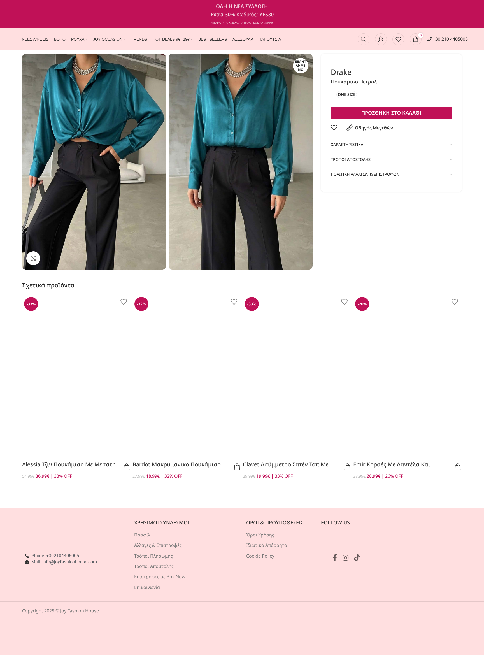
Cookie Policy (260, 556)
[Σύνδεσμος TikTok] (357, 558)
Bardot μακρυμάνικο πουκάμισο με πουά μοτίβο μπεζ (176, 468)
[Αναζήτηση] (363, 39)
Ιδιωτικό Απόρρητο (266, 545)
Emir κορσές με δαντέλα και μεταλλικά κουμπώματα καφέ (394, 468)
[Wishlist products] (398, 39)
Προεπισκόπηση (126, 467)
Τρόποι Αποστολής (154, 566)
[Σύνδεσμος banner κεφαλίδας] (242, 14)
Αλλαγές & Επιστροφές (158, 545)
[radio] (346, 94)
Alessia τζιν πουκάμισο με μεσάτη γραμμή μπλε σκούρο (69, 468)
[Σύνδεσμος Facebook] (335, 558)
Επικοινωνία (147, 587)
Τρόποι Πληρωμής (153, 556)
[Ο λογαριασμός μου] (381, 39)
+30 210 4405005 (450, 39)
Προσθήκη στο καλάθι (391, 112)
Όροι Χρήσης (260, 535)
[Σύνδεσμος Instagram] (345, 558)
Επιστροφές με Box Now (159, 576)
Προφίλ (142, 535)
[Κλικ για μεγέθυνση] (33, 258)
